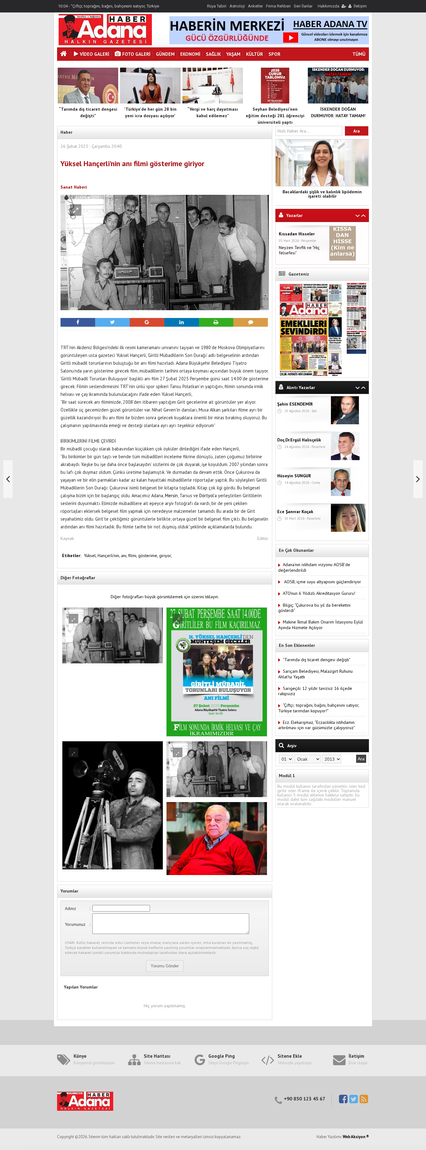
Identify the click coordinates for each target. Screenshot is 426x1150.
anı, (124, 555)
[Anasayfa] (64, 54)
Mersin (171, 495)
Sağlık (213, 54)
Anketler (255, 6)
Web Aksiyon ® (356, 1136)
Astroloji (237, 6)
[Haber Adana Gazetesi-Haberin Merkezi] (105, 43)
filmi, (133, 555)
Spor (274, 54)
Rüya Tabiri (216, 6)
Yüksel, (91, 555)
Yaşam (233, 54)
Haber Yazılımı (13, 1147)
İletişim (360, 6)
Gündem (165, 54)
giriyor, (165, 555)
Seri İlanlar (303, 6)
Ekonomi (190, 54)
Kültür (254, 54)
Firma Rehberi (278, 6)
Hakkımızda (328, 6)
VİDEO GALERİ (94, 54)
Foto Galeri (136, 54)
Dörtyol (206, 495)
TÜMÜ (358, 54)
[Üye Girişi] (343, 6)
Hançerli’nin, (109, 555)
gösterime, (148, 555)
